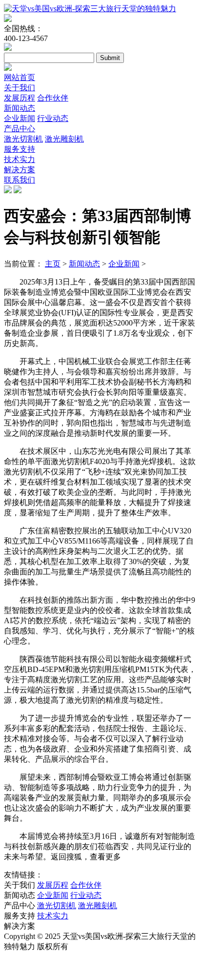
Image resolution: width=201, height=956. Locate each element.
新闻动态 (19, 108)
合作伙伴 (52, 98)
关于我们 (19, 87)
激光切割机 (23, 139)
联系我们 (19, 180)
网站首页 (19, 77)
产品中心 (19, 128)
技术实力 (19, 159)
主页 (52, 264)
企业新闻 (19, 118)
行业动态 (52, 118)
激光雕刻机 (64, 139)
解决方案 (19, 169)
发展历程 (19, 98)
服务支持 (19, 149)
